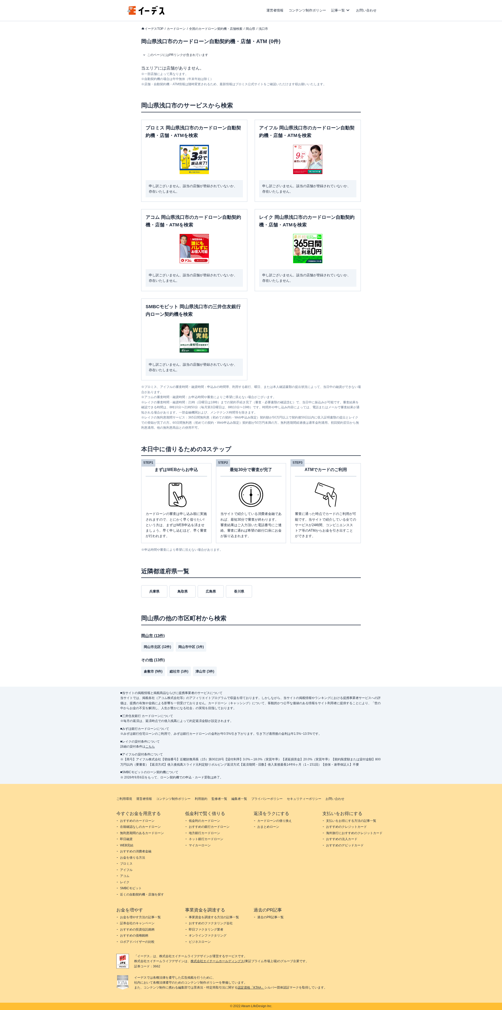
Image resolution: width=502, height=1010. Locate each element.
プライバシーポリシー (267, 799)
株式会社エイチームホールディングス (217, 961)
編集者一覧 (239, 799)
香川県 (239, 591)
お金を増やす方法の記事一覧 (140, 917)
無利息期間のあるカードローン (142, 833)
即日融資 (126, 839)
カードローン (176, 29)
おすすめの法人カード (341, 839)
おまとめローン (268, 827)
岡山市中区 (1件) (191, 647)
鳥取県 (183, 591)
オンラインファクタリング (207, 935)
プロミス (126, 863)
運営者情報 (274, 10)
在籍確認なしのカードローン (140, 827)
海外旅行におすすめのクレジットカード (354, 833)
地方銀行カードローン (204, 833)
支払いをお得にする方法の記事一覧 (351, 821)
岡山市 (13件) (153, 635)
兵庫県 (154, 591)
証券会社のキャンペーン (137, 923)
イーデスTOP (154, 29)
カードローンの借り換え (274, 821)
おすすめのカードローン (137, 821)
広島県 (211, 591)
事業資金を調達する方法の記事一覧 (214, 917)
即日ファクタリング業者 (206, 929)
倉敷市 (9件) (153, 671)
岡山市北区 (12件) (157, 647)
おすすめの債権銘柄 (134, 935)
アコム (124, 876)
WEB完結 (126, 845)
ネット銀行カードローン (206, 839)
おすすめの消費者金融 (135, 851)
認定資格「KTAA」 (251, 987)
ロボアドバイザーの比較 (137, 942)
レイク (124, 882)
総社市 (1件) (179, 671)
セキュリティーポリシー (304, 799)
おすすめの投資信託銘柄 (137, 929)
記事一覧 (338, 10)
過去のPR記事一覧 (270, 917)
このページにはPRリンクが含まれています (177, 55)
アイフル (126, 870)
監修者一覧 (219, 799)
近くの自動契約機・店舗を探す (142, 894)
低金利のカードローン (204, 821)
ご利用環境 (124, 799)
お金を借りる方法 (132, 857)
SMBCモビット (131, 888)
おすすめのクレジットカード (346, 827)
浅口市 (263, 29)
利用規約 (201, 799)
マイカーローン (200, 845)
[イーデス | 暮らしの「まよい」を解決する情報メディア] (146, 13)
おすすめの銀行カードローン (209, 827)
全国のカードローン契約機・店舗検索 (215, 29)
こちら (150, 746)
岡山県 (250, 29)
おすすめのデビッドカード (345, 845)
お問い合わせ (366, 10)
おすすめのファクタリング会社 (211, 923)
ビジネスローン (200, 942)
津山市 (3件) (205, 671)
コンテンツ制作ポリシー (307, 10)
